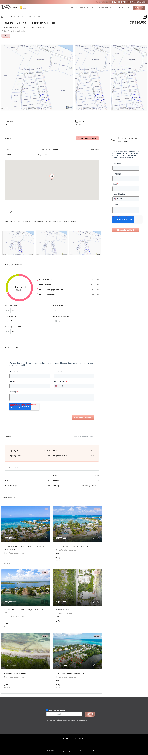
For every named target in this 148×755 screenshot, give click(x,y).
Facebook (69, 738)
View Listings (123, 141)
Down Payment (59, 305)
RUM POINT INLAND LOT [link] (67, 609)
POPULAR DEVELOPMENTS (102, 8)
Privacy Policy (85, 751)
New (46, 509)
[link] (25, 524)
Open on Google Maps (88, 138)
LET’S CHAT (138, 8)
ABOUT (120, 8)
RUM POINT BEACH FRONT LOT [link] (17, 673)
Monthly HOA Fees (13, 326)
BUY (72, 8)
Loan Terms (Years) (61, 316)
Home (6, 17)
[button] (145, 17)
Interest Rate (10, 316)
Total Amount (11, 305)
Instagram (81, 738)
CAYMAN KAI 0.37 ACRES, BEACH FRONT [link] (74, 546)
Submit (90, 714)
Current (6, 36)
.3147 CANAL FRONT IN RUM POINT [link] (71, 673)
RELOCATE (84, 8)
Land (13, 17)
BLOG (128, 8)
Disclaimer (97, 751)
